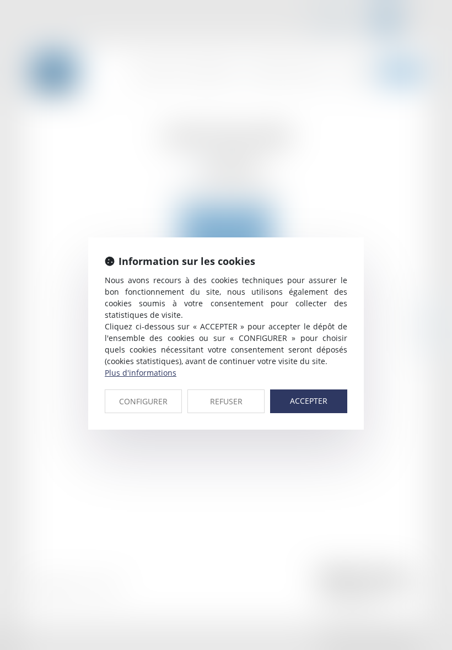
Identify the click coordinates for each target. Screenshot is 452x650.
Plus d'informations (140, 372)
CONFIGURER (143, 401)
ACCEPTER (308, 401)
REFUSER (226, 401)
